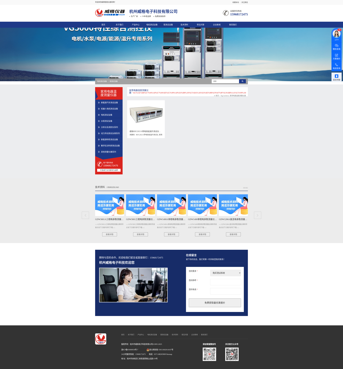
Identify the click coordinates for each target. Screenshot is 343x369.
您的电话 (193, 289)
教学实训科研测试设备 (110, 146)
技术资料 (184, 25)
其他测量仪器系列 (108, 152)
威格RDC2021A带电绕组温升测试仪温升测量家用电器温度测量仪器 (157, 131)
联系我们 (233, 25)
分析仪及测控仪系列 (109, 127)
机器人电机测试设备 (109, 109)
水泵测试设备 (106, 121)
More (245, 188)
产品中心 (135, 25)
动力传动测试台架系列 (110, 133)
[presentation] (85, 215)
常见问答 (200, 25)
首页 (103, 25)
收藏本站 (235, 2)
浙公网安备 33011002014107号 (161, 350)
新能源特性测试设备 (109, 140)
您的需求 (193, 271)
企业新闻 (217, 25)
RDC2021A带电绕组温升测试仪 (147, 135)
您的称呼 (193, 280)
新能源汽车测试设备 (109, 103)
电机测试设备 (152, 25)
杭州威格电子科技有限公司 (153, 11)
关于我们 (119, 25)
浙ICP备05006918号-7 (129, 350)
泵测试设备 (168, 25)
